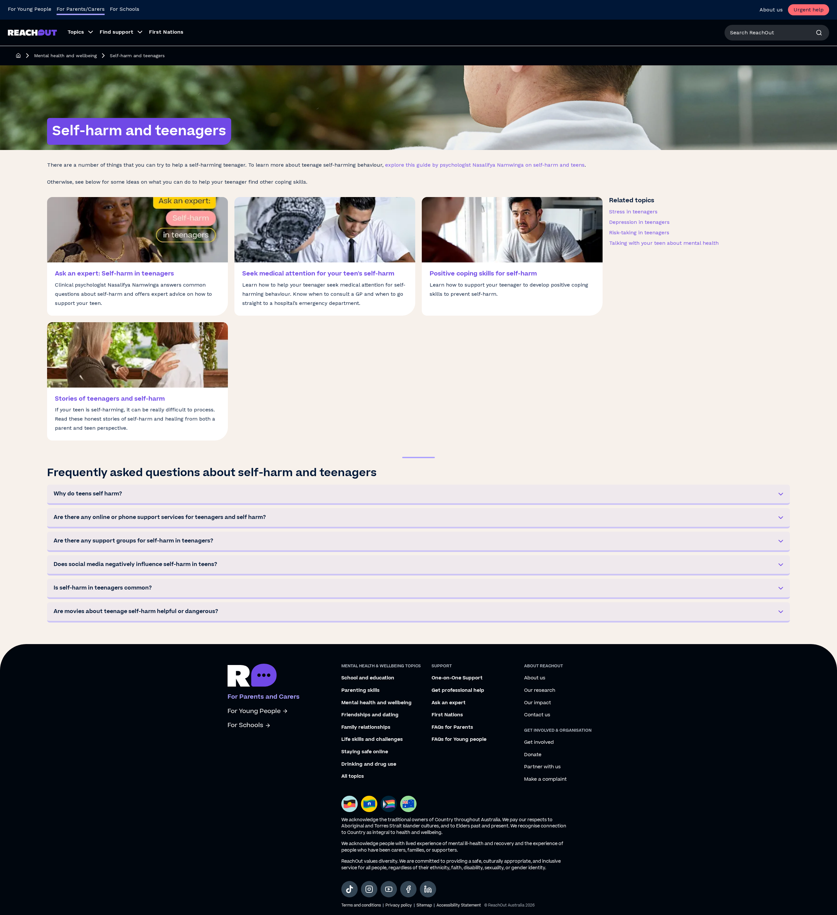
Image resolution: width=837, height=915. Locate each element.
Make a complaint (545, 779)
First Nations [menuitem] (166, 32)
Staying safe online (364, 752)
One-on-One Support (457, 678)
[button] (418, 495)
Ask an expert (449, 703)
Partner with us (542, 767)
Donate (532, 755)
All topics (352, 776)
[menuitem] (78, 32)
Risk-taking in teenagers (639, 232)
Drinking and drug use (368, 764)
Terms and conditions (361, 905)
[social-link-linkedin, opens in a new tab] (428, 889)
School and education (367, 678)
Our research (539, 690)
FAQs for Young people (459, 739)
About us (771, 10)
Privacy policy (398, 905)
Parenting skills (360, 690)
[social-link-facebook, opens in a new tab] (408, 889)
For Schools (124, 9)
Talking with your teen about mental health (664, 243)
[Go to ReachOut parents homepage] (252, 675)
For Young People (29, 9)
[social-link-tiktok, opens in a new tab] (349, 889)
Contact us (537, 715)
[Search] (819, 32)
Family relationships (365, 727)
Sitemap (424, 905)
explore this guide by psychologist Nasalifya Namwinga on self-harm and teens (485, 165)
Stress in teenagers (633, 211)
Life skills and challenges (372, 739)
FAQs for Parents (452, 727)
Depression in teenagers (639, 222)
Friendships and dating (370, 715)
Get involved (539, 742)
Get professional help (458, 690)
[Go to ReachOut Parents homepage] (32, 32)
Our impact (537, 703)
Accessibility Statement (458, 905)
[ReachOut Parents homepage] (18, 55)
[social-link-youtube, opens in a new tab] (389, 889)
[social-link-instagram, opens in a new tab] (369, 889)
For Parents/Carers (81, 9)
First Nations (447, 715)
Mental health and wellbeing (65, 55)
